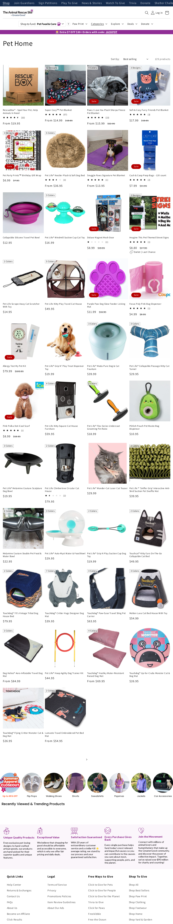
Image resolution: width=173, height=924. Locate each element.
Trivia (132, 3)
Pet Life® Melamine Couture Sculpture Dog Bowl (22, 490)
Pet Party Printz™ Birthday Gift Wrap (22, 175)
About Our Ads (55, 908)
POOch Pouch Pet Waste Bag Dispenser (144, 427)
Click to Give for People (102, 890)
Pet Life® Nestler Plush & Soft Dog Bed (65, 175)
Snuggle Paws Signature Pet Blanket (106, 175)
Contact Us (13, 896)
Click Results (14, 919)
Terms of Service (57, 884)
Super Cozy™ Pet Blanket (58, 110)
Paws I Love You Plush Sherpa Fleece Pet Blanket (106, 112)
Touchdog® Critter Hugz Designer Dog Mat (64, 615)
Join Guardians (24, 3)
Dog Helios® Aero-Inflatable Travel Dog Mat (23, 675)
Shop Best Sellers (139, 890)
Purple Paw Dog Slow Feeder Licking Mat (106, 305)
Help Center (14, 884)
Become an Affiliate (18, 913)
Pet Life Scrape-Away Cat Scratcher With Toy (21, 305)
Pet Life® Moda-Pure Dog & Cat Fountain (103, 367)
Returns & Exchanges (19, 890)
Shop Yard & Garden (140, 919)
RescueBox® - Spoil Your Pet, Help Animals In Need (20, 112)
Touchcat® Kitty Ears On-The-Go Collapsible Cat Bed (145, 555)
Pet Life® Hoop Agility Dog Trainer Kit (64, 673)
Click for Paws (96, 908)
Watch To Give (115, 3)
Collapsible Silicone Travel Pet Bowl (21, 237)
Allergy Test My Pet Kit (14, 366)
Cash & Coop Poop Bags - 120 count (147, 175)
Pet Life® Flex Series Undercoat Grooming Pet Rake (103, 427)
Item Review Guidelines (61, 902)
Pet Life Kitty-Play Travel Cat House (63, 303)
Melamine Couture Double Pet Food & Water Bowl (22, 555)
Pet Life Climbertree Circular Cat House (62, 490)
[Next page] (86, 759)
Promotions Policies (59, 896)
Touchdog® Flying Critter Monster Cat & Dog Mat (23, 734)
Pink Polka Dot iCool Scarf (16, 426)
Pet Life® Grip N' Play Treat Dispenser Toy (64, 367)
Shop (6, 3)
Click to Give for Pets (100, 884)
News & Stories (92, 3)
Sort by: (115, 59)
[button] (147, 13)
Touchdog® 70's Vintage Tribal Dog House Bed (20, 615)
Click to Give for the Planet (104, 896)
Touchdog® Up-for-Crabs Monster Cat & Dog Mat (149, 675)
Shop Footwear (138, 908)
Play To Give (69, 3)
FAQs (10, 902)
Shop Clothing (137, 902)
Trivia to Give (96, 902)
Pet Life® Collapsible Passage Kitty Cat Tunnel (149, 367)
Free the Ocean (97, 919)
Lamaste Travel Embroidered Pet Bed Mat (64, 734)
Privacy (51, 890)
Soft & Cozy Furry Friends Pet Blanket (148, 110)
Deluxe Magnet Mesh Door (100, 237)
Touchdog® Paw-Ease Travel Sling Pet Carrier (106, 615)
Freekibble (94, 913)
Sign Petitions (48, 3)
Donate (145, 3)
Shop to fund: (38, 24)
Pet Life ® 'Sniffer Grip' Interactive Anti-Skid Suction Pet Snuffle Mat (149, 490)
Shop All (134, 884)
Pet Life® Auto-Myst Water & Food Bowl (65, 553)
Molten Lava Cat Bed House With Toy (148, 613)
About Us (12, 908)
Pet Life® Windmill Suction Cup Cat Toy (65, 237)
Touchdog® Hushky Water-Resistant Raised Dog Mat (105, 675)
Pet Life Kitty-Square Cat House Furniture (61, 427)
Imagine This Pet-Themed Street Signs (149, 237)
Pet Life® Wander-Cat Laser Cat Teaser (107, 488)
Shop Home (136, 913)
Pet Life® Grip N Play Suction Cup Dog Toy (106, 555)
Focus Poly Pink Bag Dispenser (145, 303)
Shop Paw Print (138, 896)
